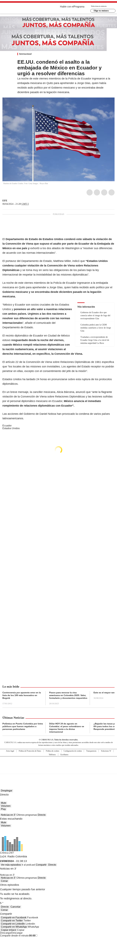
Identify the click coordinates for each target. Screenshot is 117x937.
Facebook (90, 192)
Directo (42, 815)
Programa (79, 6)
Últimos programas (26, 815)
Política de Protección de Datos (30, 751)
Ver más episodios (11, 864)
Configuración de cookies (73, 751)
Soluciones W (106, 751)
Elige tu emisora (101, 11)
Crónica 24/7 (7, 852)
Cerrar (4, 881)
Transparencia (91, 751)
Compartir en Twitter (12, 920)
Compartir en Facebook (13, 917)
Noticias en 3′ (8, 815)
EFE (4, 200)
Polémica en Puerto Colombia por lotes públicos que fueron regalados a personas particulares (22, 726)
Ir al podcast (28, 864)
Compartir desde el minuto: (17, 935)
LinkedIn (104, 192)
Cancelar (15, 906)
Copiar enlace (8, 930)
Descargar (5, 933)
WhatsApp (111, 192)
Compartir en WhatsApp (14, 926)
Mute (3, 803)
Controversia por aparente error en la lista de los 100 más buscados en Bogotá (21, 695)
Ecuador (7, 425)
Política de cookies (52, 751)
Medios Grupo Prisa (58, 770)
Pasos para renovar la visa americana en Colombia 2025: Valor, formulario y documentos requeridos (68, 695)
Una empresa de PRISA (58, 763)
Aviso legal (10, 751)
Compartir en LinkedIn (13, 923)
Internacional (25, 54)
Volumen (6, 806)
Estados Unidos (11, 428)
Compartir (41, 864)
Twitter (97, 192)
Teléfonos (52, 755)
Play (3, 809)
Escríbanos (64, 755)
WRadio (19, 9)
